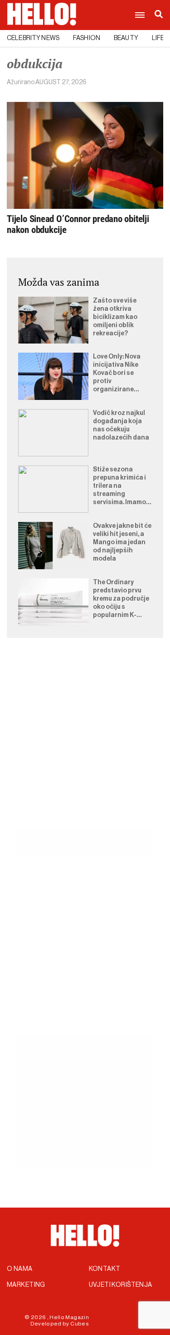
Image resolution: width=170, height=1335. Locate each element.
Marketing (26, 1285)
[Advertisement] (85, 744)
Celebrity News (33, 38)
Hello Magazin (69, 1317)
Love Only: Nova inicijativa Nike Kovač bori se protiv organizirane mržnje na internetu (117, 374)
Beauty (126, 38)
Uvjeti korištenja (120, 1285)
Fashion (86, 38)
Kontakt (105, 1269)
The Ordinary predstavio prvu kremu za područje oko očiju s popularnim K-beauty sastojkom (121, 599)
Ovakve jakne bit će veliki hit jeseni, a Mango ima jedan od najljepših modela (122, 542)
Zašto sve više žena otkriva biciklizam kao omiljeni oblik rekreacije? (115, 317)
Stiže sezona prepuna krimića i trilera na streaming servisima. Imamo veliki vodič (119, 486)
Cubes (79, 1323)
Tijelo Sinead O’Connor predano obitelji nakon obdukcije (78, 224)
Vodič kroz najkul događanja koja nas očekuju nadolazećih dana (121, 425)
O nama (20, 1269)
